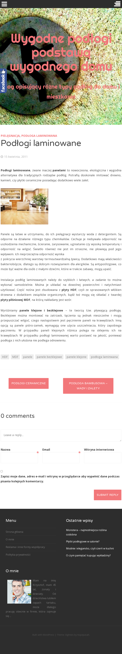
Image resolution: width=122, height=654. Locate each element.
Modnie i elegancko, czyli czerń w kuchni (90, 548)
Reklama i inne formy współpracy (25, 547)
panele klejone (76, 357)
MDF (15, 357)
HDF (5, 357)
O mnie (10, 539)
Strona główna (14, 532)
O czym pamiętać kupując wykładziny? (88, 555)
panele (27, 357)
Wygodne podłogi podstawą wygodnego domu (61, 52)
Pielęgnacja (10, 136)
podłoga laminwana (104, 357)
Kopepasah (83, 634)
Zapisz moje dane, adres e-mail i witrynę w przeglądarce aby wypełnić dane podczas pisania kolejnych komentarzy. (60, 478)
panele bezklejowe (49, 357)
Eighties (69, 634)
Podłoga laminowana (39, 136)
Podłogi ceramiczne (28, 383)
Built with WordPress (43, 634)
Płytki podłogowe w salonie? (82, 541)
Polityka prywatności (18, 554)
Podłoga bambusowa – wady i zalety (88, 386)
